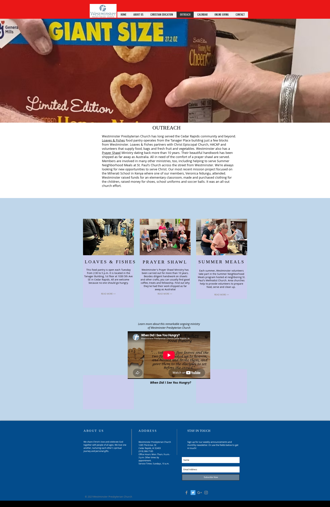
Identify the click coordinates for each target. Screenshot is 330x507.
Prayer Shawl (111, 153)
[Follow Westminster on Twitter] (193, 492)
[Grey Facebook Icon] (186, 492)
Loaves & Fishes (113, 140)
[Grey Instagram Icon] (206, 492)
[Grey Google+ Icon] (199, 492)
